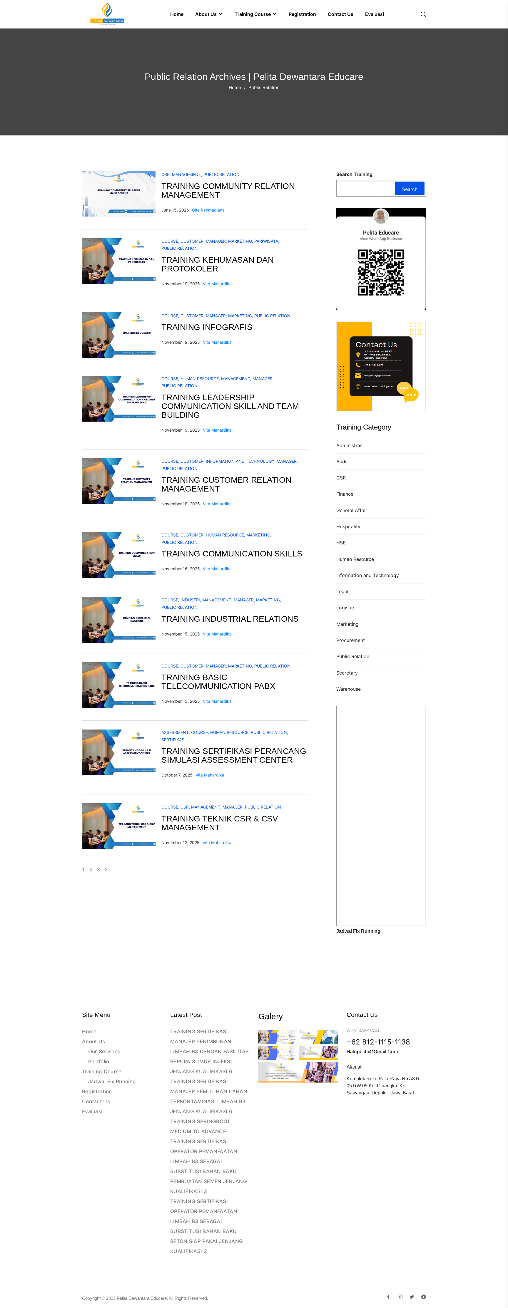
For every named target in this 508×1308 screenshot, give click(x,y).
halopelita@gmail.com (372, 1051)
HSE (341, 543)
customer (192, 241)
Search (409, 189)
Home (235, 87)
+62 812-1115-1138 (378, 1042)
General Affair (351, 510)
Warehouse (348, 689)
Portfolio (98, 1061)
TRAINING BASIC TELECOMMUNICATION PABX (218, 682)
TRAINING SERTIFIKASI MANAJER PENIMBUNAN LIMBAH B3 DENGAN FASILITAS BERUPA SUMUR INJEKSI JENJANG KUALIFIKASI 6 (209, 1051)
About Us (93, 1041)
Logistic (345, 608)
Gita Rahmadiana (208, 209)
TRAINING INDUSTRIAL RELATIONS (230, 618)
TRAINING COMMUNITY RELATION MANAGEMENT (228, 190)
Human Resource (355, 559)
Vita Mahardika (217, 283)
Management (186, 174)
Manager (216, 241)
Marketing (347, 624)
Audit (342, 461)
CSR (341, 478)
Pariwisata (266, 241)
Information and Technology (367, 575)
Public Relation (352, 656)
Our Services (104, 1051)
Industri (190, 599)
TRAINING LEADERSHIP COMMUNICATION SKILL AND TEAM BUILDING (230, 406)
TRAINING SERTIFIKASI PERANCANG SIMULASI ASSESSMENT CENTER (233, 755)
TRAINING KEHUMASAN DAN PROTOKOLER (217, 264)
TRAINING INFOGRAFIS (206, 327)
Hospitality (348, 526)
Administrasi (350, 445)
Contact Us (96, 1101)
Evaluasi (92, 1111)
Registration (97, 1091)
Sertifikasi (173, 739)
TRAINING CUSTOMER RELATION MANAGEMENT (226, 484)
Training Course (102, 1071)
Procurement (350, 640)
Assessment (175, 732)
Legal (342, 591)
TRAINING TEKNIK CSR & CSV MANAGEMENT (219, 823)
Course (169, 241)
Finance (344, 494)
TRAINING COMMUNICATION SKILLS (232, 553)
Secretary (347, 673)
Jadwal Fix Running (112, 1081)
